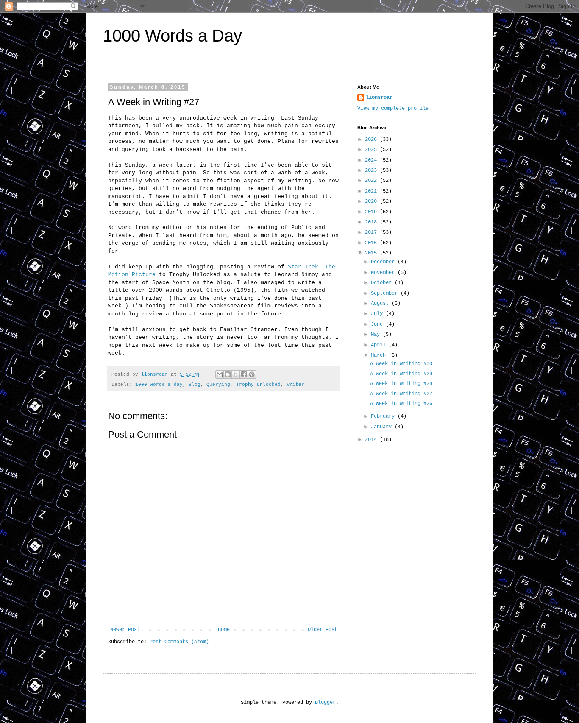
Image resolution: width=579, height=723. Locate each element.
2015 (372, 253)
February (384, 416)
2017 (372, 232)
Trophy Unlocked (258, 384)
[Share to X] (235, 374)
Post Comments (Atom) (179, 642)
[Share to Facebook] (243, 374)
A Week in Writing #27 (401, 394)
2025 (372, 150)
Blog (194, 384)
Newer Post (125, 630)
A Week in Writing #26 (401, 404)
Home (224, 630)
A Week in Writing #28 (401, 384)
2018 (372, 222)
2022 (372, 181)
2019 (372, 212)
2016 (372, 243)
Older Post (322, 630)
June (378, 324)
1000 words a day (159, 384)
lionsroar (379, 97)
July (378, 314)
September (386, 293)
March (380, 355)
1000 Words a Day (172, 35)
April (380, 345)
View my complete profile (393, 109)
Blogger (325, 703)
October (383, 283)
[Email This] (219, 374)
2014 (372, 440)
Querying (218, 384)
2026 (372, 139)
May (377, 335)
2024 (372, 160)
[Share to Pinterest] (252, 374)
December (384, 262)
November (384, 273)
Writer (295, 384)
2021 (372, 191)
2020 (372, 201)
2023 (372, 170)
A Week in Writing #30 (401, 364)
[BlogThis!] (227, 374)
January (383, 427)
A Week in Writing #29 (401, 374)
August (381, 304)
